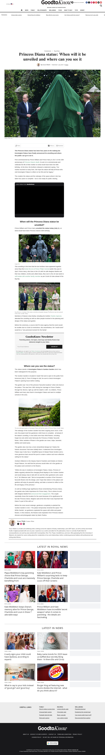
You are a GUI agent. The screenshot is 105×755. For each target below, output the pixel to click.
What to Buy (68, 10)
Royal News (57, 51)
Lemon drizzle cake (62, 709)
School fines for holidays (34, 15)
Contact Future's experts (38, 734)
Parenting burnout (80, 709)
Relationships (42, 10)
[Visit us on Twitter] (89, 2)
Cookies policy (36, 737)
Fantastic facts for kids (45, 715)
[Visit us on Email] (99, 2)
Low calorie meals (62, 718)
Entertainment (47, 51)
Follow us (52, 145)
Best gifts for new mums (52, 15)
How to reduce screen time (47, 709)
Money (82, 10)
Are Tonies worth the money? (72, 15)
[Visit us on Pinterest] (94, 2)
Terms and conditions (64, 734)
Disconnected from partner (82, 718)
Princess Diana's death (31, 162)
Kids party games (44, 718)
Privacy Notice (19, 352)
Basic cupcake (61, 715)
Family (33, 10)
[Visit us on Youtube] (101, 2)
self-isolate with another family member (27, 276)
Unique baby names (16, 15)
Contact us (52, 734)
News (26, 10)
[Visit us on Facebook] (87, 2)
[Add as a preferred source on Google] (52, 743)
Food (60, 10)
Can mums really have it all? (83, 715)
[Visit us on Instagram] (91, 2)
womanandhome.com (15, 533)
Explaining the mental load (82, 712)
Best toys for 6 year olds (92, 15)
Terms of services (36, 351)
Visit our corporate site (73, 749)
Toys (76, 10)
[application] (39, 200)
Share (18, 145)
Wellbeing (52, 10)
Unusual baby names (45, 712)
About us (26, 734)
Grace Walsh (46, 65)
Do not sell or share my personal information (58, 737)
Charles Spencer (56, 316)
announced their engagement (40, 494)
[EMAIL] (24, 524)
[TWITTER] (18, 524)
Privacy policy (77, 734)
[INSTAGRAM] (21, 524)
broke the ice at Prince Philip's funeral (37, 269)
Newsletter (60, 145)
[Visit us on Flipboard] (96, 2)
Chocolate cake (61, 712)
